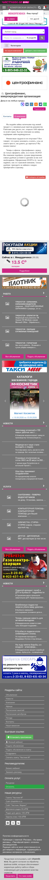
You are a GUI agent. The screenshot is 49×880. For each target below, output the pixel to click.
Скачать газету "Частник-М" (18, 757)
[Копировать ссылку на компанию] (2, 93)
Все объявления (12, 356)
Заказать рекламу (14, 772)
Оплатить (10, 786)
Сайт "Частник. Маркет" (16, 805)
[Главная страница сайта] (15, 1)
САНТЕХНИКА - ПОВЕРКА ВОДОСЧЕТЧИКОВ (29, 495)
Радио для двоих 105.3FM (17, 812)
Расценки (10, 782)
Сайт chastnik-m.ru (14, 801)
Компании (10, 702)
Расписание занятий (15, 710)
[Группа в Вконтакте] (18, 823)
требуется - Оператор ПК (26, 315)
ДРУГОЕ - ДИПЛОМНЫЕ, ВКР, (29, 537)
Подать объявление (36, 356)
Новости (9, 698)
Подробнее (24, 270)
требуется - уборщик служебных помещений (26, 330)
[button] (5, 401)
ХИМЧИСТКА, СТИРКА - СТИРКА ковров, (28, 523)
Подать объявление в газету (18, 749)
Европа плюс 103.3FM (16, 816)
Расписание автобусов (16, 714)
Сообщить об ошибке (36, 177)
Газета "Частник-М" (14, 797)
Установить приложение (20, 737)
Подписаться (39, 109)
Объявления (11, 694)
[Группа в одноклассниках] (8, 823)
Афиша (9, 706)
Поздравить (11, 753)
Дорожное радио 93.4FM (17, 809)
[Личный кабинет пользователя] (44, 7)
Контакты (7, 116)
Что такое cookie (25, 876)
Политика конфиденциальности (16, 836)
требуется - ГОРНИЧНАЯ (26, 343)
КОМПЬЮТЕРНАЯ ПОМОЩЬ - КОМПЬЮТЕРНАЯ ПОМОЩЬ (31, 511)
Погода (9, 717)
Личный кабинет (15, 741)
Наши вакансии (13, 725)
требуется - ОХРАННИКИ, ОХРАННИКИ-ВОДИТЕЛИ (26, 303)
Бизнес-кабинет (13, 768)
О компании (20, 116)
